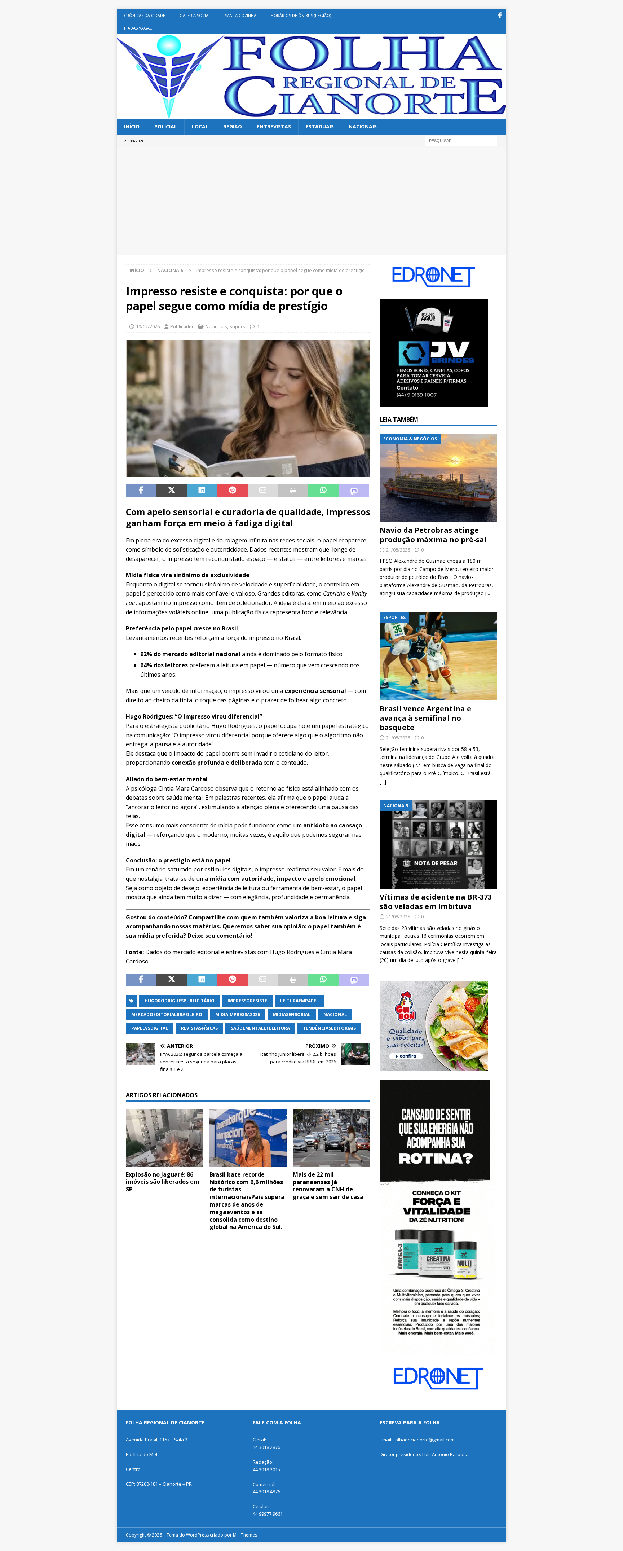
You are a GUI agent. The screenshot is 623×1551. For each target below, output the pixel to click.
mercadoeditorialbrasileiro (166, 1014)
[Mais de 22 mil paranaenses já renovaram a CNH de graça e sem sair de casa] (331, 1138)
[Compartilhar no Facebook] (141, 490)
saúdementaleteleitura (260, 1028)
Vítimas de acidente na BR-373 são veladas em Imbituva (436, 901)
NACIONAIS (363, 126)
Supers (237, 326)
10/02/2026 (148, 326)
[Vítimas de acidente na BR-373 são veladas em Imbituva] (438, 844)
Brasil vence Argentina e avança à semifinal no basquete (425, 718)
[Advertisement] (311, 201)
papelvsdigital (149, 1028)
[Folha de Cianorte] (311, 114)
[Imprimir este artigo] (293, 490)
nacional (335, 1014)
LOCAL (200, 126)
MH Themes (245, 1535)
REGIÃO (232, 126)
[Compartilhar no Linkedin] (202, 490)
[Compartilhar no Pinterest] (232, 490)
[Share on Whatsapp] (323, 490)
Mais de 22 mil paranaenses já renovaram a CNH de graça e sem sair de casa (328, 1185)
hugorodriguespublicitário (180, 1001)
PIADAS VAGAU (138, 28)
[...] (488, 593)
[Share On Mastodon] (354, 490)
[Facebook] (500, 15)
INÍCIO (132, 126)
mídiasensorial (291, 1014)
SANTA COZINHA (240, 15)
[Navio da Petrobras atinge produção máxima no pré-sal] (438, 478)
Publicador (182, 326)
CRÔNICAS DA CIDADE (144, 15)
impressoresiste (247, 1001)
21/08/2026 (398, 549)
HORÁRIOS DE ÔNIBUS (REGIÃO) (301, 15)
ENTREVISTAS (274, 126)
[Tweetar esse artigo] (171, 490)
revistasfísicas (199, 1028)
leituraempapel (299, 1001)
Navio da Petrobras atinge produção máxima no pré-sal (433, 534)
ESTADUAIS (320, 126)
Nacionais (216, 326)
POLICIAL (165, 126)
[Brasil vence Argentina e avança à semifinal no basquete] (438, 656)
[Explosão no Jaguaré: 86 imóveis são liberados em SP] (164, 1138)
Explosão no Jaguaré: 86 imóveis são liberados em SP (162, 1182)
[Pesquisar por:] (461, 140)
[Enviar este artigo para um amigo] (263, 490)
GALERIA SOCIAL (195, 15)
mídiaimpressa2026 (237, 1014)
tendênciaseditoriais (329, 1028)
